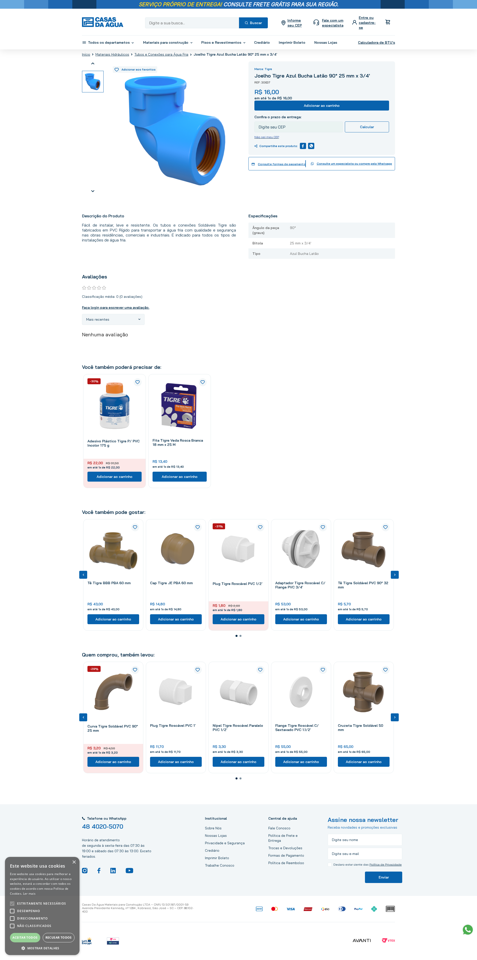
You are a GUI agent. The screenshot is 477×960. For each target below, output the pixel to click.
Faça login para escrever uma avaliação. (115, 307)
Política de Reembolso (286, 863)
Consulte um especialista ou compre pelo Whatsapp (354, 163)
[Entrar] (364, 23)
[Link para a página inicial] (86, 54)
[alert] (42, 906)
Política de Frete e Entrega (283, 838)
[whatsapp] (311, 146)
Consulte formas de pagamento (282, 164)
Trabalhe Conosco (219, 865)
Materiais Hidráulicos (112, 54)
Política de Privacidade (385, 864)
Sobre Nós (213, 828)
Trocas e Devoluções (285, 848)
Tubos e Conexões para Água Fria (161, 54)
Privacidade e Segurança (225, 843)
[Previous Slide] (83, 575)
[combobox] (206, 22)
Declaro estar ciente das (367, 864)
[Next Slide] (395, 575)
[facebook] (303, 146)
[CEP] (298, 123)
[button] (237, 636)
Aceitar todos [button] (25, 937)
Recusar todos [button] (58, 937)
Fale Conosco (279, 828)
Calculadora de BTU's (376, 42)
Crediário (212, 850)
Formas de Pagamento (286, 855)
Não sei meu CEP (266, 137)
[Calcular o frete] (367, 126)
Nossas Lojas (216, 835)
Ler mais (29, 893)
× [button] (74, 862)
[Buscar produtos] (253, 22)
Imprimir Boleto (217, 858)
